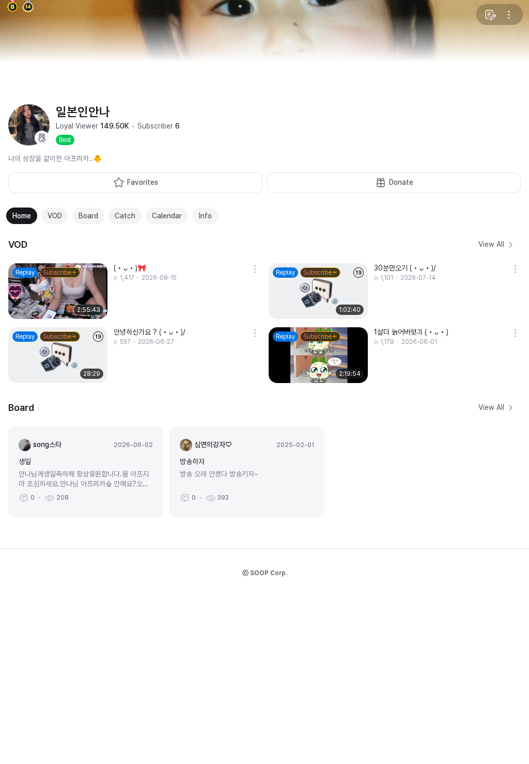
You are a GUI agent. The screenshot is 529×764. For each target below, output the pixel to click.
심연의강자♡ (212, 444)
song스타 (47, 444)
